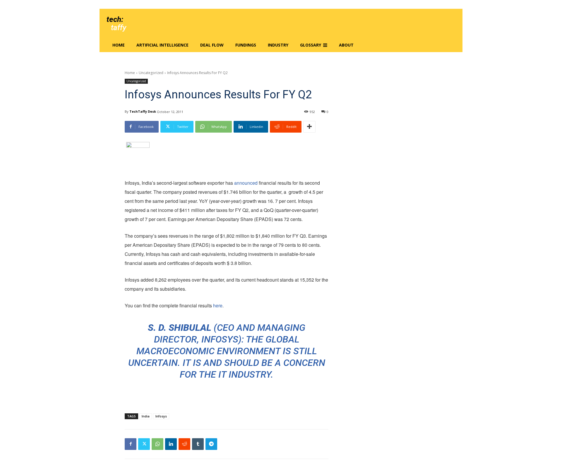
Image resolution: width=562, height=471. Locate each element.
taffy (118, 27)
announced (246, 182)
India (146, 416)
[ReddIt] (184, 444)
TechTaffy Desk (142, 111)
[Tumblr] (198, 444)
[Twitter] (144, 444)
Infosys (161, 416)
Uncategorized (151, 72)
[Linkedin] (171, 444)
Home (130, 72)
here (217, 305)
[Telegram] (211, 444)
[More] (309, 127)
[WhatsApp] (157, 444)
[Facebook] (130, 444)
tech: (115, 19)
